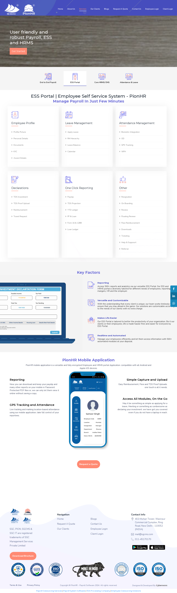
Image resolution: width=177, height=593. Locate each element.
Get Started (18, 51)
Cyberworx (161, 585)
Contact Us (136, 9)
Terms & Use (15, 585)
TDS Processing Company (98, 591)
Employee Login (152, 9)
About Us (71, 9)
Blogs (106, 9)
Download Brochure (23, 555)
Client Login (168, 9)
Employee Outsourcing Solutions (126, 591)
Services (82, 9)
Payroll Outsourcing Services (49, 591)
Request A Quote (120, 9)
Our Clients (95, 9)
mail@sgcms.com (144, 534)
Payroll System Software (74, 591)
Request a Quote (88, 464)
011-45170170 (143, 539)
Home (60, 9)
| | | (88, 591)
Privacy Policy (33, 585)
